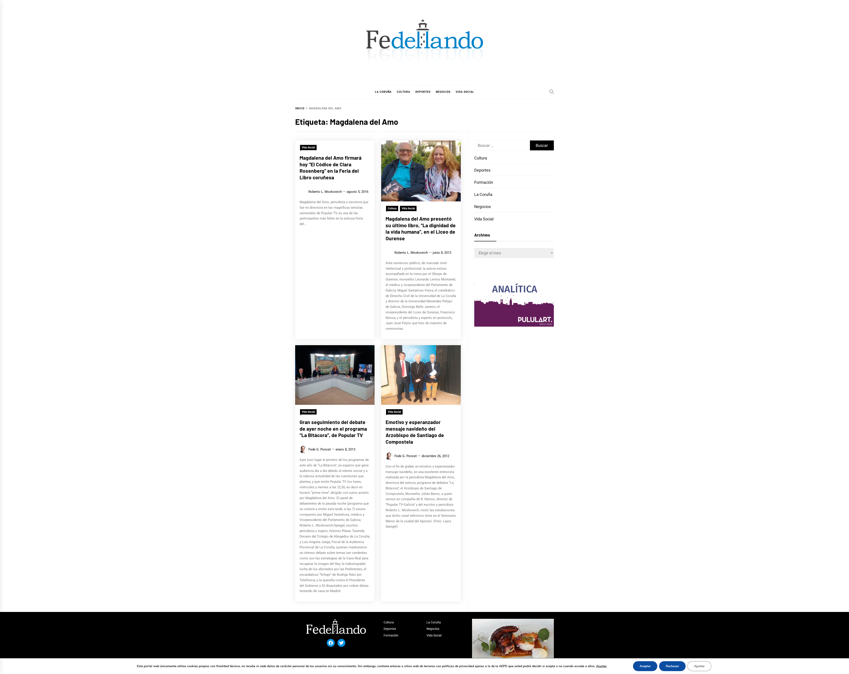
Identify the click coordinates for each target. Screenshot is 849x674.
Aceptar (645, 666)
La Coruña (483, 194)
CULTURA (403, 91)
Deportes (482, 170)
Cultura (392, 208)
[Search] (551, 91)
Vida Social (308, 147)
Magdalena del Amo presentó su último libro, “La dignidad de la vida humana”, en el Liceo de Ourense (421, 228)
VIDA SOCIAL (465, 91)
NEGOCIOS (443, 91)
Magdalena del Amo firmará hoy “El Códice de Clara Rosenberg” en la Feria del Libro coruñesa (330, 167)
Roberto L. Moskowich (325, 192)
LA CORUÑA (383, 91)
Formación (483, 182)
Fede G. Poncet (319, 449)
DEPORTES (422, 91)
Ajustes (601, 666)
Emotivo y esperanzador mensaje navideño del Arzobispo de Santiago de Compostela (415, 432)
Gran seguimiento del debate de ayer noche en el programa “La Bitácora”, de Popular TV (333, 428)
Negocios (482, 206)
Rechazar (672, 666)
